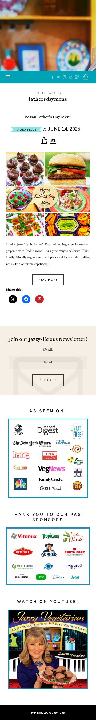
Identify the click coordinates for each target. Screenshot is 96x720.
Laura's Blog (26, 129)
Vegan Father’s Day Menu (48, 117)
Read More (47, 279)
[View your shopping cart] (85, 77)
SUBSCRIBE (48, 380)
